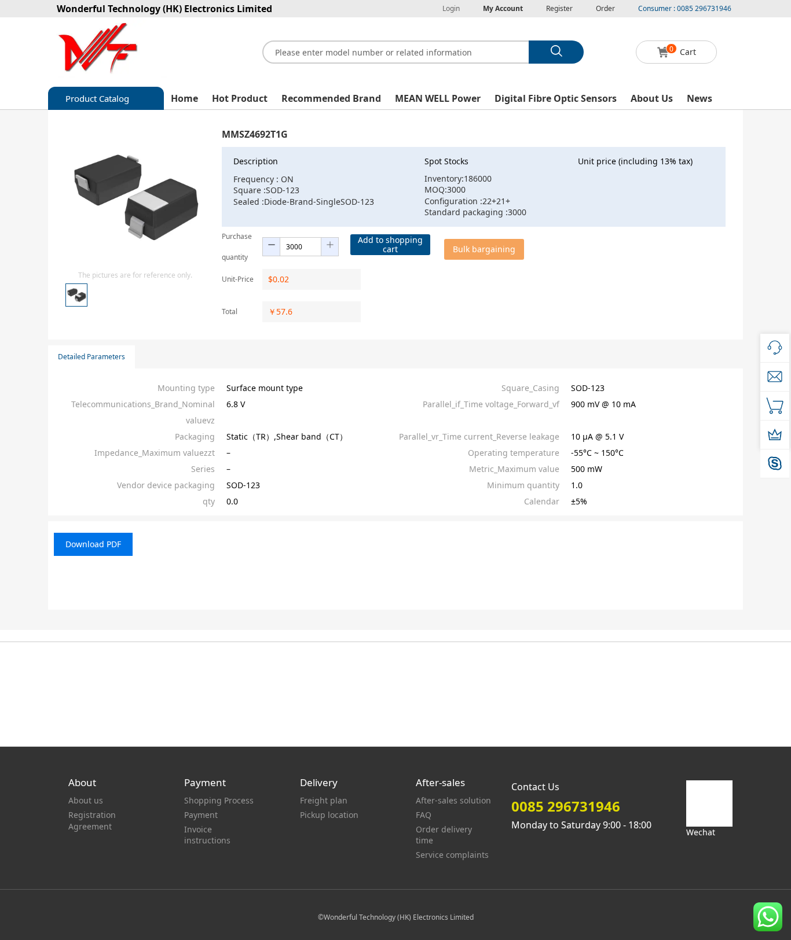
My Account (503, 8)
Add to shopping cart (390, 244)
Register (559, 8)
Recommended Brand (331, 98)
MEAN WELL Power (438, 98)
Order (605, 8)
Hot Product (240, 98)
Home (184, 98)
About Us (652, 98)
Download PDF (93, 544)
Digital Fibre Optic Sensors (556, 98)
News (699, 98)
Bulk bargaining (484, 249)
